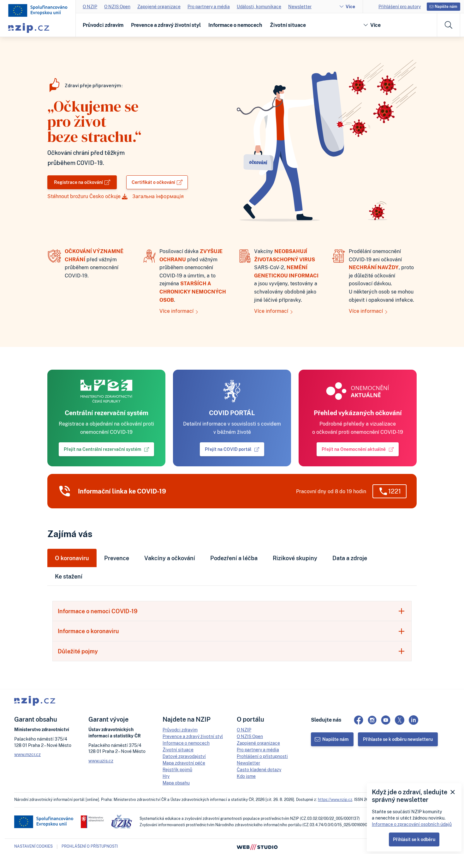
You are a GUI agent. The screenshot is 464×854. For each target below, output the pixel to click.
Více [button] (375, 25)
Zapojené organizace (159, 6)
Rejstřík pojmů (177, 769)
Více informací (177, 311)
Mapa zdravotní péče (184, 763)
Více (350, 6)
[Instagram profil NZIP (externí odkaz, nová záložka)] (372, 720)
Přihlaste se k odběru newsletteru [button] (398, 739)
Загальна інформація (158, 196)
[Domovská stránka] (38, 10)
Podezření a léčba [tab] (234, 557)
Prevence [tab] (116, 557)
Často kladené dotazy (259, 769)
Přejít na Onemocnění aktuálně (354, 449)
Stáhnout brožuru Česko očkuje (84, 196)
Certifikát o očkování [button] (153, 182)
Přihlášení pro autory (399, 6)
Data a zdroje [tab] (349, 557)
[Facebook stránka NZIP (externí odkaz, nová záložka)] (358, 720)
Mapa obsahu (176, 782)
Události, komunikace (259, 6)
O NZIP (90, 6)
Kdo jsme (246, 776)
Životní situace (288, 25)
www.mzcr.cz (27, 754)
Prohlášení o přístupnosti (262, 756)
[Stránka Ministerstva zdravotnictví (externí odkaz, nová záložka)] (92, 821)
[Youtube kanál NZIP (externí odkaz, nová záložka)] (385, 720)
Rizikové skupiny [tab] (295, 557)
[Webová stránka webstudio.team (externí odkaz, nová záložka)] (257, 846)
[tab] (232, 611)
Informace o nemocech (235, 25)
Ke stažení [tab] (68, 576)
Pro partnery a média (208, 6)
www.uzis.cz (100, 760)
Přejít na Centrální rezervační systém (102, 449)
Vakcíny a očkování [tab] (169, 557)
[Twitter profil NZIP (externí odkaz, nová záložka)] (399, 720)
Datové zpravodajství (184, 756)
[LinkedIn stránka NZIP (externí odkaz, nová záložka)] (413, 720)
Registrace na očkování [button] (78, 182)
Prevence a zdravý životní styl (166, 25)
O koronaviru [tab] (72, 557)
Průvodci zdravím (103, 25)
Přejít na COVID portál (228, 449)
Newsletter (300, 6)
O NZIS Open (117, 6)
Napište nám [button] (446, 6)
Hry (166, 776)
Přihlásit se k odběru (414, 839)
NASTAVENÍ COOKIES (33, 846)
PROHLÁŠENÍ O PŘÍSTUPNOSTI (90, 846)
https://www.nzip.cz (335, 799)
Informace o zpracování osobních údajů (412, 824)
